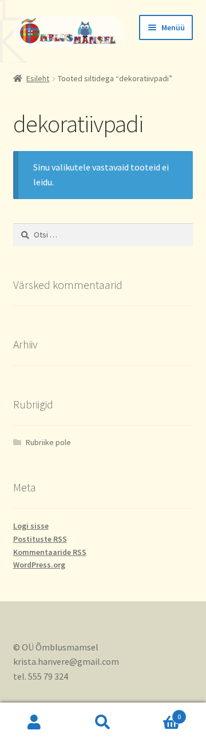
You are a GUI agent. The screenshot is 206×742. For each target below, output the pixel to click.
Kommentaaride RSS (49, 552)
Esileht (37, 78)
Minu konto (34, 722)
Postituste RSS (40, 539)
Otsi (103, 722)
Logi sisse (31, 526)
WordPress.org (39, 565)
